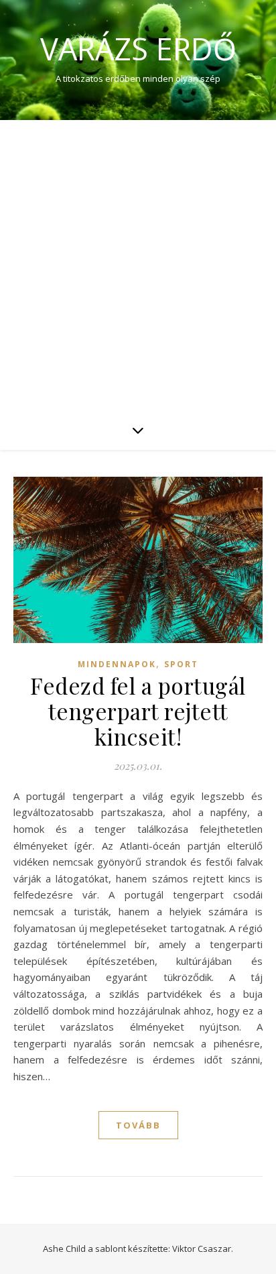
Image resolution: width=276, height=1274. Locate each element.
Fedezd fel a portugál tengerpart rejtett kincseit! (138, 711)
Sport (181, 664)
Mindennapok (117, 664)
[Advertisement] (138, 265)
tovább (138, 1125)
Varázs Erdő (138, 49)
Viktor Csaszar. (202, 1248)
